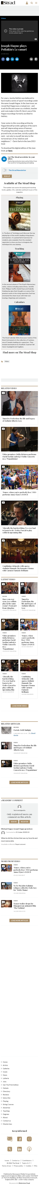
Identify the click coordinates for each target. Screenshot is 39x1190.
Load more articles (19, 782)
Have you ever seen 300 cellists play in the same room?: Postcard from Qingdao (9, 603)
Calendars (19, 302)
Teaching (19, 248)
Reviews (6, 1095)
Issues (5, 1072)
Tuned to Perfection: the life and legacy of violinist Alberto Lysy (18, 419)
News (5, 1075)
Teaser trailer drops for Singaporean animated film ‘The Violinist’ (25, 905)
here (10, 150)
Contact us (7, 1121)
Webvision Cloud (24, 1183)
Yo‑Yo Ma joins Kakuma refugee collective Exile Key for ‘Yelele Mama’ (25, 888)
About (5, 1117)
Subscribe (6, 1098)
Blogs (4, 596)
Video (3, 18)
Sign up (7, 176)
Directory (6, 1091)
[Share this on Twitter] (8, 59)
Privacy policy (18, 1166)
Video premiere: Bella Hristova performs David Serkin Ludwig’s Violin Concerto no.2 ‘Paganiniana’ (19, 456)
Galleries (6, 1068)
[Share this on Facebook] (3, 59)
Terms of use (6, 1166)
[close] (21, 56)
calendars (18, 190)
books (4, 190)
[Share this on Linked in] (12, 59)
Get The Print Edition (11, 1085)
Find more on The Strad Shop (19, 352)
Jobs (4, 1081)
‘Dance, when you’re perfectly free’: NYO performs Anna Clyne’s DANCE (19, 493)
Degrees (6, 1114)
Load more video (19, 706)
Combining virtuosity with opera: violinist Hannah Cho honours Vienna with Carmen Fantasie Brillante (18, 568)
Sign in (10, 54)
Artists (5, 1065)
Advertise (6, 1108)
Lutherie (6, 1078)
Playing (19, 197)
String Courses (8, 1104)
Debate (5, 1088)
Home (5, 1062)
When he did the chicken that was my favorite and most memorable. (19, 839)
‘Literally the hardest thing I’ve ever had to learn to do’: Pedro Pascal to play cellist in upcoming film (19, 530)
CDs (13, 190)
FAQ (35, 1166)
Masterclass (7, 1124)
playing (24, 187)
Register (24, 822)
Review (16, 727)
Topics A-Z (26, 1163)
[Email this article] (17, 59)
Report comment (20, 844)
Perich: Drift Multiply (22, 730)
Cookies (28, 1166)
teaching (33, 187)
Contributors (27, 1160)
